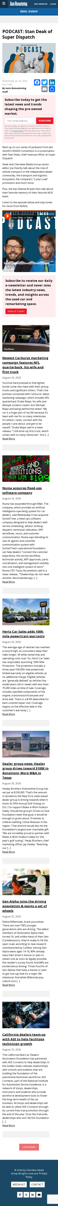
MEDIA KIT (19, 1184)
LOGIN (53, 4)
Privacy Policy (18, 131)
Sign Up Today (16, 311)
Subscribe (45, 120)
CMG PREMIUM (40, 4)
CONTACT (37, 1184)
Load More (29, 1147)
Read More (8, 438)
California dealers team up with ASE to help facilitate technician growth (23, 1039)
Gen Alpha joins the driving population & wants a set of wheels (24, 906)
